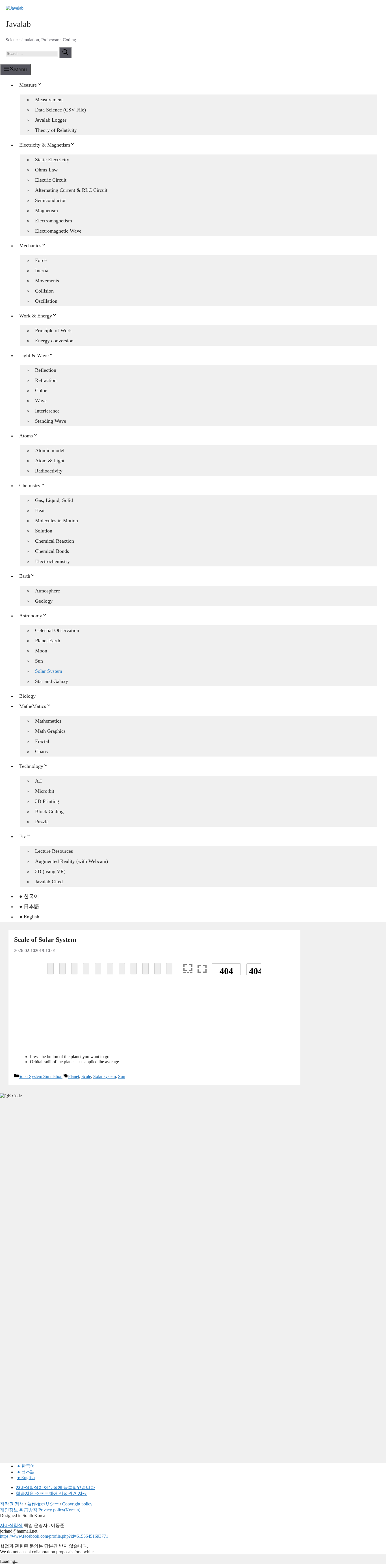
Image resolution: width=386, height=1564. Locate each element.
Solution (43, 531)
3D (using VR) (50, 871)
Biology (27, 696)
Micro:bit (44, 791)
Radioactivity (48, 471)
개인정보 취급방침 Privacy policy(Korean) (40, 1509)
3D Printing (47, 801)
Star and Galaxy (51, 681)
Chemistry (29, 485)
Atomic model (49, 450)
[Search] (65, 52)
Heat (40, 510)
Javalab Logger (50, 120)
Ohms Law (46, 170)
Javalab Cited (49, 881)
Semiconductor (50, 200)
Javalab (18, 24)
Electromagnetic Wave (58, 231)
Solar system (104, 1076)
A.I (38, 781)
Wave (41, 400)
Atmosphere (47, 591)
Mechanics (30, 245)
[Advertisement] (154, 1021)
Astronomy (30, 615)
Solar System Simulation (40, 1076)
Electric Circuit (50, 180)
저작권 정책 (12, 1503)
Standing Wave (50, 421)
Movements (47, 280)
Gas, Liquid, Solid (54, 500)
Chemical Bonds (52, 551)
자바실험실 (11, 1525)
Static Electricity (52, 159)
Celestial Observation (57, 630)
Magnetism (46, 210)
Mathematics (48, 721)
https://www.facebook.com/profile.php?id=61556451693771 (54, 1536)
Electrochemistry (52, 561)
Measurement (49, 99)
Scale (86, 1076)
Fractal (42, 741)
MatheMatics (32, 706)
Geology (44, 601)
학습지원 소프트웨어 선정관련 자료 (51, 1493)
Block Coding (49, 811)
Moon (41, 651)
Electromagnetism (53, 221)
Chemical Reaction (54, 541)
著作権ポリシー (43, 1503)
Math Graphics (50, 731)
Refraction (46, 380)
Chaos (41, 751)
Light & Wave (34, 355)
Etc (22, 836)
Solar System (48, 671)
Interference (47, 411)
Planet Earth (47, 640)
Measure (28, 85)
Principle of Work (53, 330)
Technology (31, 766)
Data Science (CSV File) (60, 110)
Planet (73, 1076)
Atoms (26, 436)
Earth (24, 576)
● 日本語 (29, 906)
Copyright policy (77, 1503)
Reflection (45, 370)
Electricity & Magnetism (44, 145)
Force (41, 260)
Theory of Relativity (56, 130)
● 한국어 (29, 896)
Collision (44, 291)
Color (41, 390)
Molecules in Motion (56, 520)
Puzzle (42, 821)
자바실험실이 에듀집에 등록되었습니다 (55, 1487)
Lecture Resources (54, 851)
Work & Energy (35, 316)
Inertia (41, 270)
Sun (39, 661)
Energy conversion (54, 340)
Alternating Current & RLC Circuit (71, 190)
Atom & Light (49, 460)
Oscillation (46, 301)
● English (29, 917)
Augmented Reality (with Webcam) (71, 861)
